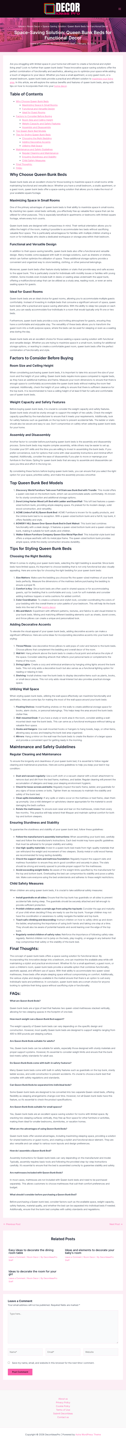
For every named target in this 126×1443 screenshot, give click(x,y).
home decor (60, 86)
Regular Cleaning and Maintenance (40, 153)
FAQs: (19, 168)
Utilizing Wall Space (32, 145)
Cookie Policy (63, 1406)
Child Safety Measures (33, 160)
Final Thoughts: (24, 164)
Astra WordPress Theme (88, 1434)
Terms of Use (63, 1409)
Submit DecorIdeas (63, 1413)
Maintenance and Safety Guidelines (34, 149)
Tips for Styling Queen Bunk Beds (33, 134)
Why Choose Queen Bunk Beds (32, 101)
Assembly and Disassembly (36, 127)
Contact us (63, 1417)
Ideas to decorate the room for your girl (32, 1273)
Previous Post (11, 1224)
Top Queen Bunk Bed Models (31, 131)
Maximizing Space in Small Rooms (40, 105)
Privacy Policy (63, 1402)
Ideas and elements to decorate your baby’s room (89, 1251)
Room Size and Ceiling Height (37, 120)
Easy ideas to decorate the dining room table (31, 1251)
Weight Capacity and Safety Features (41, 123)
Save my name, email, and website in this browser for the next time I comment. (53, 1363)
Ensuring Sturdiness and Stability (39, 156)
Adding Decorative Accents (36, 142)
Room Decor (33, 1257)
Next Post (116, 1224)
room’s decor (48, 607)
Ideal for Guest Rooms (33, 112)
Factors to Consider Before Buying (34, 116)
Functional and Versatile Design (38, 108)
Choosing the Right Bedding (37, 138)
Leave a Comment (39, 43)
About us (63, 1398)
